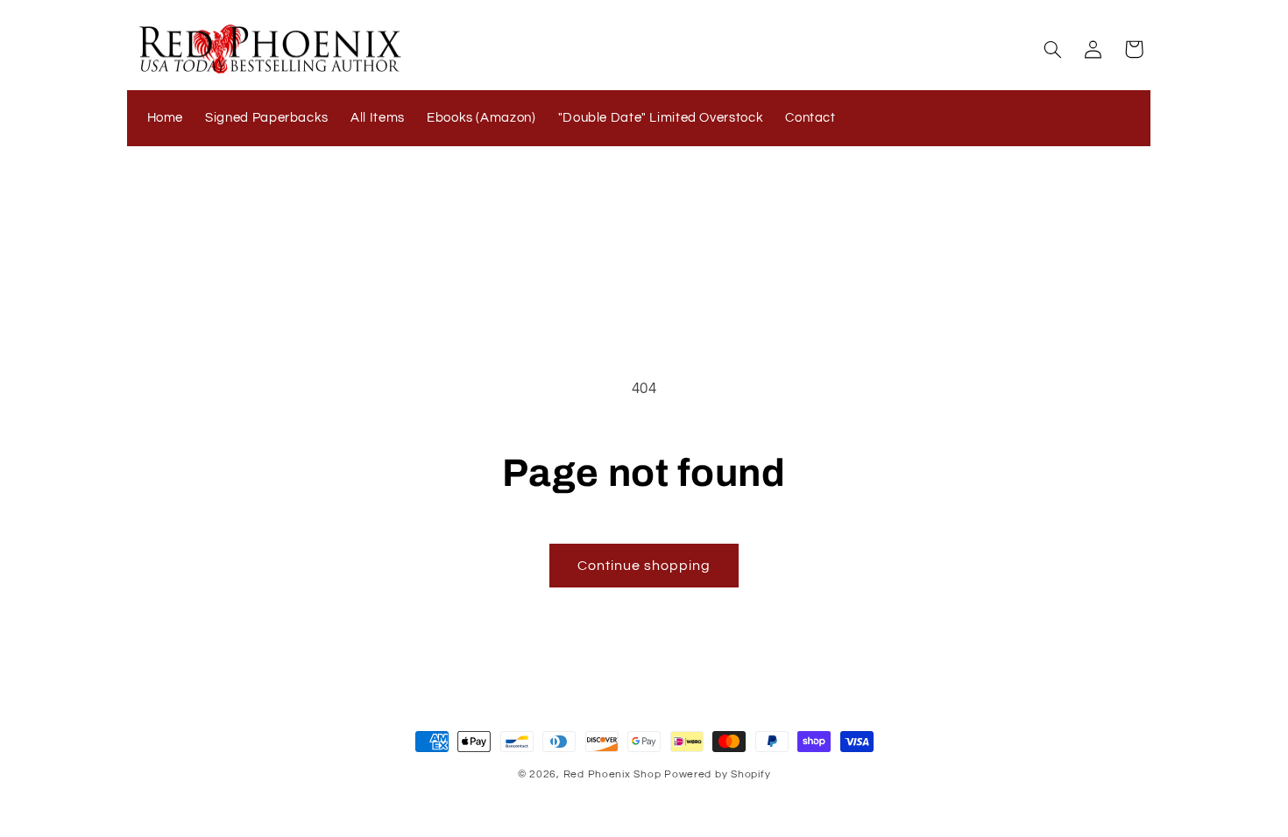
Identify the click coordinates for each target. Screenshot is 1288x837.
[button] (1052, 49)
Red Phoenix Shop (612, 774)
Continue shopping (644, 566)
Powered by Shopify (717, 774)
